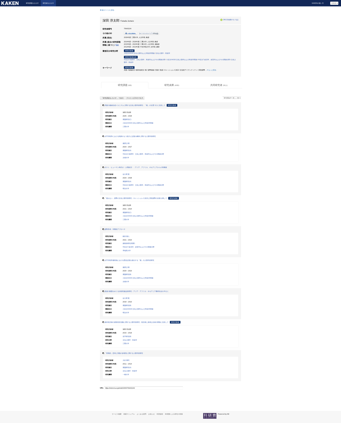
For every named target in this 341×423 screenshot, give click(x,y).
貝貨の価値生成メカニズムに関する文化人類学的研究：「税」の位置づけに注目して (135, 105)
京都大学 (126, 158)
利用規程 (160, 414)
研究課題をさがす (32, 3)
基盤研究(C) (127, 119)
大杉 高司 (126, 360)
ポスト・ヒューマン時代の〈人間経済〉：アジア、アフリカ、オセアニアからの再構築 (136, 167)
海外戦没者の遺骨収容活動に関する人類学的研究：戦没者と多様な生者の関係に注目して (137, 322)
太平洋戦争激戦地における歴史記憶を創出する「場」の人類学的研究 (129, 260)
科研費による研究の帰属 (174, 414)
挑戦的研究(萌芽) (129, 243)
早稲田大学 (127, 251)
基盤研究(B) (127, 274)
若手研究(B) (127, 336)
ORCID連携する (229, 20)
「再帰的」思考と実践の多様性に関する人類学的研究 (124, 353)
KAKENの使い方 (318, 3)
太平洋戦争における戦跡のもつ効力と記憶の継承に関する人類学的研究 (130, 136)
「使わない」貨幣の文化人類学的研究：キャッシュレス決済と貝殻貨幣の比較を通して (136, 198)
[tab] (124, 85)
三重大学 (126, 127)
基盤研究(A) (127, 150)
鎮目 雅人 (126, 236)
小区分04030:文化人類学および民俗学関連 (139, 53)
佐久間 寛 (126, 174)
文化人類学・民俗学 (163, 53)
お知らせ (151, 414)
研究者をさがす (48, 3)
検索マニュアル (129, 414)
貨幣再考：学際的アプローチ (115, 229)
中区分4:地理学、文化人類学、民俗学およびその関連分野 (144, 60)
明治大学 (126, 188)
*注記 (236, 20)
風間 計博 (126, 143)
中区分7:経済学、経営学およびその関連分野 (214, 60)
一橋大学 (126, 374)
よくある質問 (141, 414)
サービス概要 (116, 414)
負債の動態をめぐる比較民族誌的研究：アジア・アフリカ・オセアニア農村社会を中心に (137, 291)
